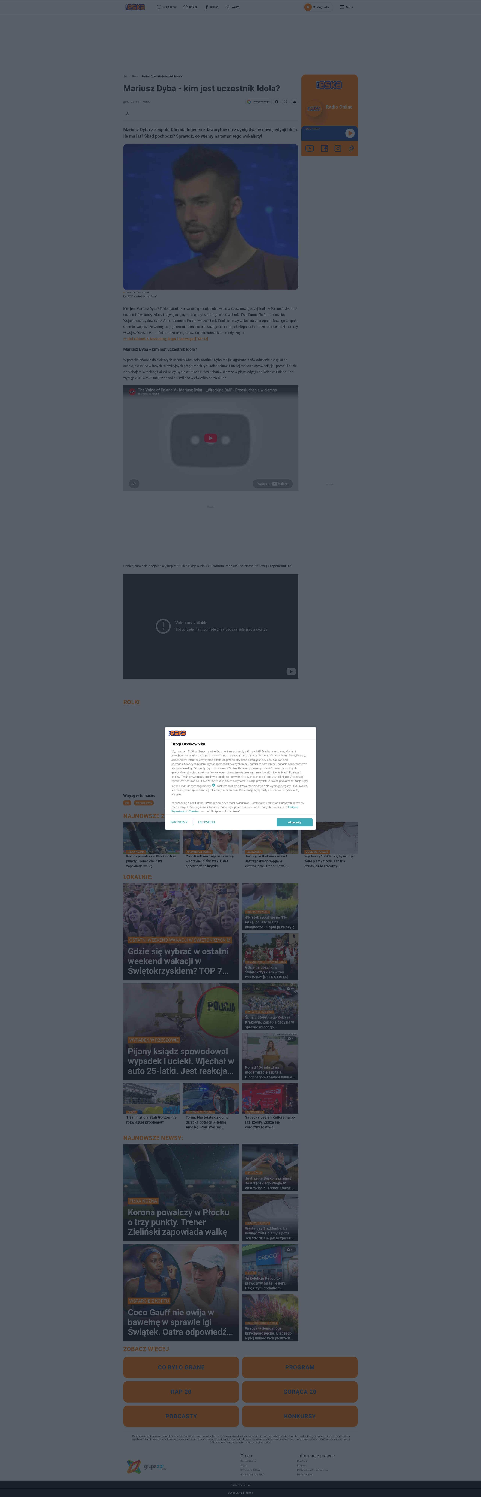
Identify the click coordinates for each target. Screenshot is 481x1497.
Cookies (194, 811)
